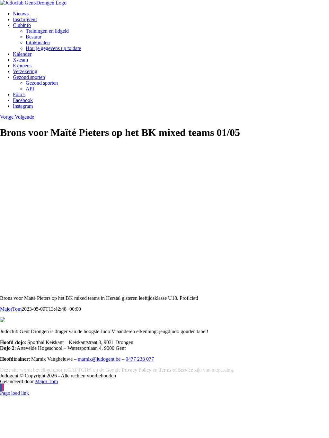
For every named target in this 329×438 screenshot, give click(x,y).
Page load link (14, 393)
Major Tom (46, 381)
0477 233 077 (140, 359)
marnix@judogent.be (99, 359)
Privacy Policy (136, 370)
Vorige (6, 117)
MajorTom (11, 309)
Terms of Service (176, 370)
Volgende (24, 117)
